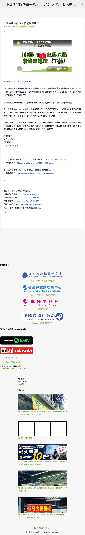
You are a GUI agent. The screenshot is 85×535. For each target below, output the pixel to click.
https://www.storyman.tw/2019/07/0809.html (36, 173)
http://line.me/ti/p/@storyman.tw (34, 204)
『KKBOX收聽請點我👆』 (9, 357)
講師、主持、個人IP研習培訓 (42, 295)
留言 (22, 384)
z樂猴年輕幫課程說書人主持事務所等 (26, 26)
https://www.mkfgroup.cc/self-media (13, 368)
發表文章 (24, 382)
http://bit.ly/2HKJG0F (30, 201)
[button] (5, 31)
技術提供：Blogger (43, 528)
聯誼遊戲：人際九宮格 (25, 438)
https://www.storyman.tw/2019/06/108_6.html (35, 163)
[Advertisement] (42, 245)
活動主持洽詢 (42, 309)
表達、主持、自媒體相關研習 (42, 281)
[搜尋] (82, 4)
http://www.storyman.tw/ (29, 194)
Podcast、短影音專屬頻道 (42, 323)
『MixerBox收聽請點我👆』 (10, 362)
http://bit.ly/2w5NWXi (30, 198)
